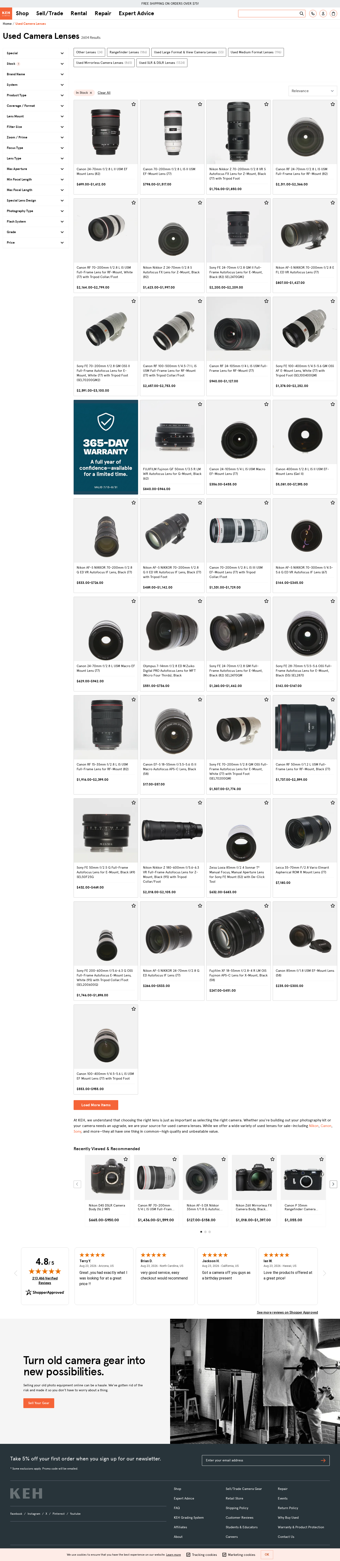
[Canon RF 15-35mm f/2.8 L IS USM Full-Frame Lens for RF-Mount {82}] (106, 744)
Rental (79, 13)
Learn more (173, 1554)
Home (7, 24)
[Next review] (324, 1273)
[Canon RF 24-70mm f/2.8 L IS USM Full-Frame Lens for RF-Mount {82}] (305, 147)
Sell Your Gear (38, 1403)
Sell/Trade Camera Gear (244, 1489)
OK (267, 1555)
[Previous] (77, 1184)
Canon (326, 1126)
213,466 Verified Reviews (46, 1280)
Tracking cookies (204, 1555)
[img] (45, 1271)
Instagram (34, 1513)
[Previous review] (16, 1273)
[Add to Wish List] (133, 104)
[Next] (333, 1184)
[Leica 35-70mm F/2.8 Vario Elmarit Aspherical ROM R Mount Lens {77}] (305, 848)
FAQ (177, 1508)
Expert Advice (136, 13)
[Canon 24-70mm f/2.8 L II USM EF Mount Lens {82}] (106, 147)
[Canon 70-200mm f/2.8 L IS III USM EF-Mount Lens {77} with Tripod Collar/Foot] (239, 546)
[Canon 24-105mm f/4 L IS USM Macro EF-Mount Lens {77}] (239, 447)
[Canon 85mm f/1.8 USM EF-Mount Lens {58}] (305, 951)
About (178, 1537)
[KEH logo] (26, 1493)
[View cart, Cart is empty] (333, 13)
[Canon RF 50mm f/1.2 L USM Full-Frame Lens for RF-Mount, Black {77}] (305, 744)
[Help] (313, 13)
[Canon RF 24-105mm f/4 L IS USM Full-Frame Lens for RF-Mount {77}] (239, 346)
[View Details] (107, 1182)
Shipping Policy (237, 1508)
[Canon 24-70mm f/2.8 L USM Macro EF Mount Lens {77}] (106, 644)
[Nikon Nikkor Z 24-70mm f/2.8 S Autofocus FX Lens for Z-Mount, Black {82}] (172, 246)
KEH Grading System (189, 1518)
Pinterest (59, 1513)
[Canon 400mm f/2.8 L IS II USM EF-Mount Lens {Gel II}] (305, 447)
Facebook (16, 1513)
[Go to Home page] (6, 13)
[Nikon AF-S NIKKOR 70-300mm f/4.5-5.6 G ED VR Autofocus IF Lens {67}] (305, 546)
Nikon (314, 1126)
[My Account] (323, 13)
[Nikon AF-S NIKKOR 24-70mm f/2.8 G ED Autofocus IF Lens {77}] (172, 951)
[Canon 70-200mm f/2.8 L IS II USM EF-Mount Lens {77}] (172, 147)
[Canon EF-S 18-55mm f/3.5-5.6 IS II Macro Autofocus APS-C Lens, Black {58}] (172, 744)
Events (282, 1498)
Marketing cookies (241, 1555)
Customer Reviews (239, 1518)
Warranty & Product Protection (301, 1527)
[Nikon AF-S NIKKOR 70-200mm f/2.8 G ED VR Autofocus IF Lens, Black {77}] (106, 546)
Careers (232, 1537)
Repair (103, 13)
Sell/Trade (49, 13)
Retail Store (234, 1498)
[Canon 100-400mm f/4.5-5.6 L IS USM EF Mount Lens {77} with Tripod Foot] (106, 1049)
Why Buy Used (288, 1518)
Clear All (104, 93)
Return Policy (288, 1508)
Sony (77, 1131)
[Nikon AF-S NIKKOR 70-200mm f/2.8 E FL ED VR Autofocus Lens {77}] (305, 246)
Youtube (75, 1513)
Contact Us (286, 1537)
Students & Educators (242, 1527)
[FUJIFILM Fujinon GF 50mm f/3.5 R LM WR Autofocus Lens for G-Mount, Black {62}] (172, 447)
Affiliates (180, 1527)
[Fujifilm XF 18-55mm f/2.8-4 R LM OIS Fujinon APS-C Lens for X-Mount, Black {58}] (239, 951)
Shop (22, 13)
